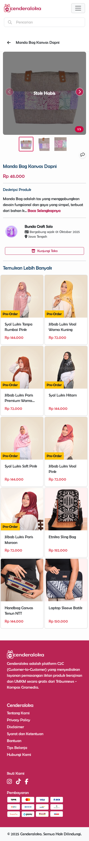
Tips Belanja (17, 747)
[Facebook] (26, 781)
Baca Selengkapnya (44, 210)
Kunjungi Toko (47, 251)
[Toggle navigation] (78, 8)
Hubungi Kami (19, 754)
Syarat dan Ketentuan (25, 733)
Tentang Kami (18, 713)
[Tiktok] (18, 781)
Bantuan (14, 740)
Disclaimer (15, 726)
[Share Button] (82, 154)
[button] (80, 92)
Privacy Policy (18, 720)
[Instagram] (9, 781)
